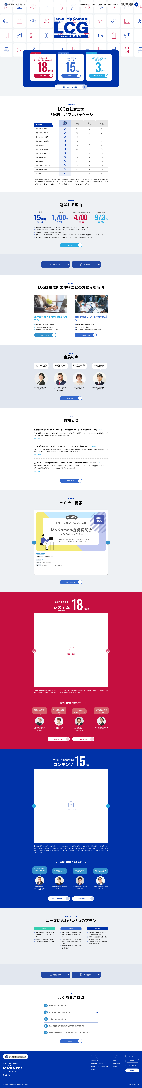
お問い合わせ (92, 4)
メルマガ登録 (107, 4)
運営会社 (115, 1061)
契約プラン (115, 1055)
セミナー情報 (83, 4)
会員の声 (115, 1066)
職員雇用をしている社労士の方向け (99, 1066)
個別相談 (115, 4)
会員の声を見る (82, 739)
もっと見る (71, 1041)
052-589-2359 (12, 1068)
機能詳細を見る (58, 739)
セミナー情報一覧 (70, 582)
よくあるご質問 (116, 1063)
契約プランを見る (71, 957)
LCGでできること (95, 1055)
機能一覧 (93, 1069)
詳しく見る (71, 245)
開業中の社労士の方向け (97, 1063)
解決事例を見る (45, 335)
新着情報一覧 (70, 481)
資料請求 (99, 4)
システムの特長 (94, 1058)
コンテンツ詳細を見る (58, 899)
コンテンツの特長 (95, 1061)
